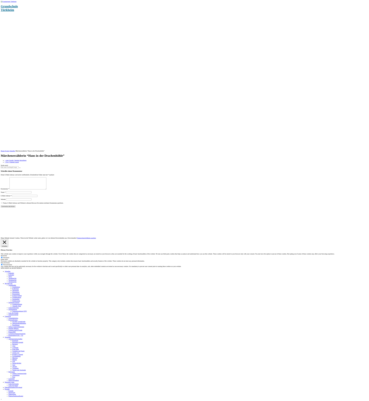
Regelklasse (16, 325)
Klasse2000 (12, 332)
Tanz (13, 365)
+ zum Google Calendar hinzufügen (15, 160)
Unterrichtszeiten (13, 308)
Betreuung (11, 372)
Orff (13, 361)
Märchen (15, 358)
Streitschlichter (16, 363)
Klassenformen (13, 320)
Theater (14, 366)
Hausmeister (16, 294)
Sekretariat (15, 290)
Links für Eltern (13, 385)
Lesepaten (11, 379)
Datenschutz (12, 394)
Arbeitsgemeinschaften (15, 339)
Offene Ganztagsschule (19, 373)
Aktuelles (12, 151)
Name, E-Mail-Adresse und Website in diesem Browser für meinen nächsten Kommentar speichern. (33, 203)
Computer (15, 347)
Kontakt (7, 389)
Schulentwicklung (13, 302)
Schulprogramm (17, 304)
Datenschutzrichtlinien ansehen (86, 238)
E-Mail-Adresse (6, 196)
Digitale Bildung (13, 328)
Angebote (8, 337)
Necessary (6, 257)
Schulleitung (16, 287)
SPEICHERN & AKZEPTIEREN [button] (11, 268)
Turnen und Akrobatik (19, 370)
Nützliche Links (9, 382)
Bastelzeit (15, 340)
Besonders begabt (17, 342)
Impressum (11, 392)
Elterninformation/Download (13, 387)
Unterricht (8, 316)
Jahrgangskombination (19, 323)
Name (3, 192)
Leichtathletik (16, 356)
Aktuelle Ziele (16, 306)
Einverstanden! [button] (72, 238)
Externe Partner (17, 295)
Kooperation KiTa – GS (15, 335)
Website (3, 199)
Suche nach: (4, 165)
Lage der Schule (13, 313)
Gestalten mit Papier (18, 351)
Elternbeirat (15, 292)
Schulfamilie (12, 285)
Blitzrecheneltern (13, 380)
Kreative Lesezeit (17, 354)
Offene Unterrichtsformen (16, 327)
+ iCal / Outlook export (12, 162)
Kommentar (5, 189)
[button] (184, 399)
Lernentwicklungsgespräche (16, 334)
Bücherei (15, 344)
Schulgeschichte (13, 314)
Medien (14, 360)
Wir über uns (8, 283)
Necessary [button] (4, 255)
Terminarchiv (12, 278)
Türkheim (9, 8)
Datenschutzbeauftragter (15, 396)
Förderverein (16, 301)
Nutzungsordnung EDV (19, 311)
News (10, 276)
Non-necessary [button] (5, 263)
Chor (13, 346)
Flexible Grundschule (18, 321)
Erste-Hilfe (15, 349)
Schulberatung (16, 297)
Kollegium (15, 289)
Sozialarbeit (15, 299)
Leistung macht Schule (15, 330)
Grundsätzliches (13, 318)
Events (7, 151)
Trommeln (15, 368)
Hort (13, 377)
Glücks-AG (15, 353)
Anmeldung (16, 375)
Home (3, 151)
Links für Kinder (13, 384)
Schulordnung (12, 309)
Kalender (11, 273)
